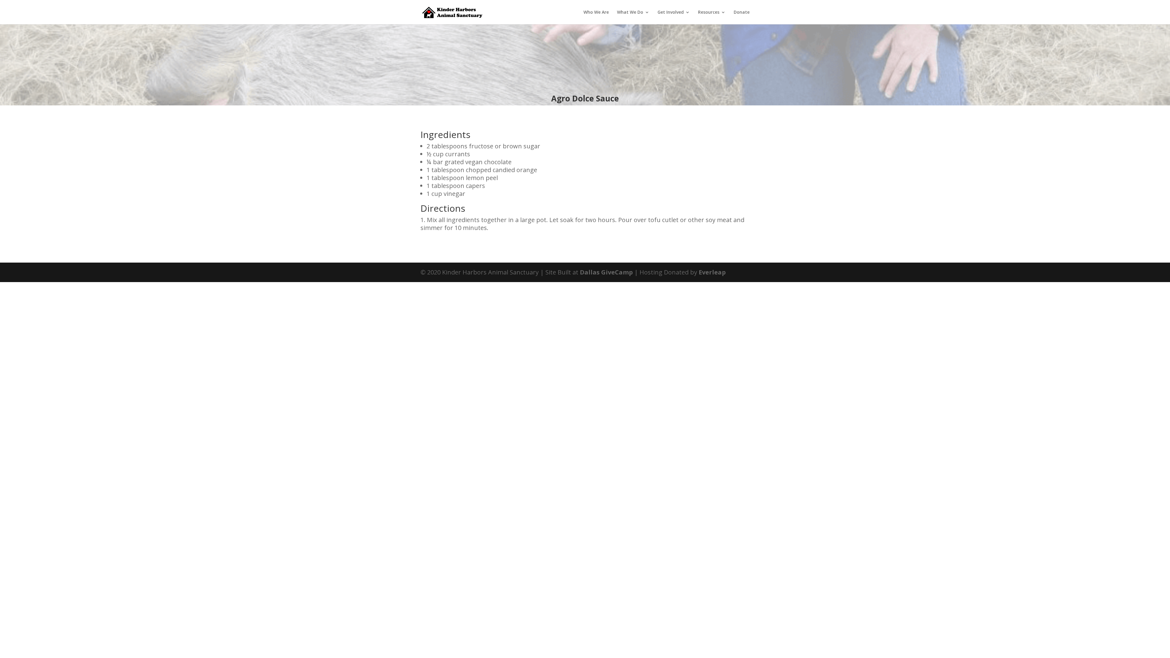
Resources (708, 12)
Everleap (712, 272)
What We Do (630, 12)
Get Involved (671, 12)
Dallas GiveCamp (606, 272)
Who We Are (596, 12)
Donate (742, 12)
